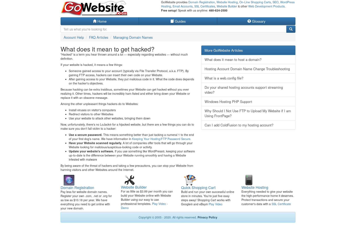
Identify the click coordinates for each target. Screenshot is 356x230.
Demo (125, 208)
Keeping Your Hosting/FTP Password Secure (161, 139)
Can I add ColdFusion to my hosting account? (239, 125)
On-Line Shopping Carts (255, 2)
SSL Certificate (281, 204)
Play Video (159, 204)
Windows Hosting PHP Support (228, 101)
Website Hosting (227, 2)
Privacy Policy (207, 217)
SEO (276, 2)
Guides (180, 21)
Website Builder (227, 6)
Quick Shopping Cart (198, 187)
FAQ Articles (98, 37)
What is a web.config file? (224, 78)
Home (101, 21)
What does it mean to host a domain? (233, 59)
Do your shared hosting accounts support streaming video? (244, 90)
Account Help (74, 37)
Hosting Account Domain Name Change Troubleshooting (247, 68)
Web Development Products (266, 6)
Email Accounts (183, 6)
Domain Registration (201, 2)
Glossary (258, 21)
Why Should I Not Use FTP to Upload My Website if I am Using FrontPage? (248, 113)
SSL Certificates (204, 6)
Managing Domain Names (133, 37)
